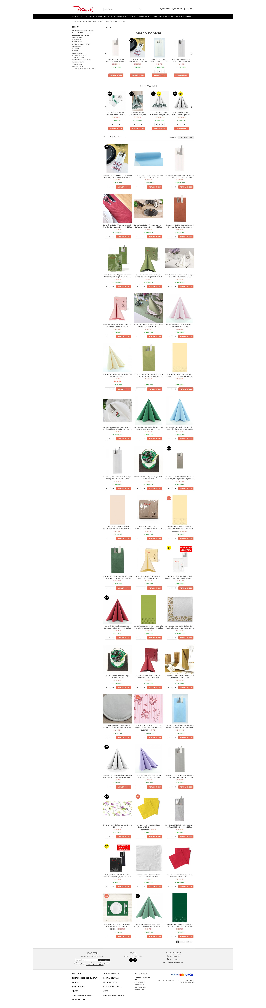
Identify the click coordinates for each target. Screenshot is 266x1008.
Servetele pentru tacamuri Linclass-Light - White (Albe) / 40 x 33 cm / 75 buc (181, 60)
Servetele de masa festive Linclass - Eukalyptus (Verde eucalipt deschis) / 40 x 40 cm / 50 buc (148, 925)
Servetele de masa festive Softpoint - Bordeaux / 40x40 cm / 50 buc (148, 677)
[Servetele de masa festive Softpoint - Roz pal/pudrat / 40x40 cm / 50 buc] (117, 308)
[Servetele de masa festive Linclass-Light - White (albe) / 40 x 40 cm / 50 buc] (179, 258)
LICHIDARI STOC (77, 46)
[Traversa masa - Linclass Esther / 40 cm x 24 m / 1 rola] (117, 808)
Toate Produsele (79, 16)
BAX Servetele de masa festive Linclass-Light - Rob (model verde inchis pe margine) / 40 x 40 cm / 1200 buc (159, 114)
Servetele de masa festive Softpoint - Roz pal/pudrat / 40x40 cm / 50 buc (117, 326)
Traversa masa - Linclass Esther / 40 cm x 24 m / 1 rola (117, 826)
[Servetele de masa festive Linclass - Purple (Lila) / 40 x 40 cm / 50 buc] (148, 758)
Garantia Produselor (112, 987)
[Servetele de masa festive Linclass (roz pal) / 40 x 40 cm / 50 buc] (179, 308)
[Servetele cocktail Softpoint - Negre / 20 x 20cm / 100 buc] (148, 460)
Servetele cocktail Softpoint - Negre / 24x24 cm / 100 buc (117, 677)
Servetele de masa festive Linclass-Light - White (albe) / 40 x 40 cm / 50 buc (179, 276)
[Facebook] (131, 960)
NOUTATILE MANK (95, 16)
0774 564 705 (174, 959)
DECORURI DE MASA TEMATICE (81, 60)
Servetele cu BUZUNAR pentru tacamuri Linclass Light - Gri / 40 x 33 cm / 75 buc (180, 776)
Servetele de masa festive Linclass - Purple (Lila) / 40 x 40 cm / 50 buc (148, 776)
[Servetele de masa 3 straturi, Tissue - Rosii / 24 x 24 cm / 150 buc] (179, 858)
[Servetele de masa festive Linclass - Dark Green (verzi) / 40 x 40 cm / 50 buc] (148, 410)
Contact (75, 982)
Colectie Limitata (144, 16)
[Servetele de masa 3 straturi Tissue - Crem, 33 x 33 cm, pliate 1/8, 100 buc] (179, 357)
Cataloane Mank (79, 999)
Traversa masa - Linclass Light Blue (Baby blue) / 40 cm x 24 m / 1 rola (148, 176)
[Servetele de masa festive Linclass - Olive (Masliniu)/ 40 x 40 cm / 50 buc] (148, 308)
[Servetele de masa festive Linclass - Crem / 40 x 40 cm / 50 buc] (117, 357)
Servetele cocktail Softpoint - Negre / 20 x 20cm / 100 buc (148, 478)
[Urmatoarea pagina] (191, 942)
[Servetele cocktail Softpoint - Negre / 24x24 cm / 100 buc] (117, 659)
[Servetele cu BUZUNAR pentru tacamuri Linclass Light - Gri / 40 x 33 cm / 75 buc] (179, 758)
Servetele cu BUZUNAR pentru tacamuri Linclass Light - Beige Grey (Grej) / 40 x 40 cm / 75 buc (179, 478)
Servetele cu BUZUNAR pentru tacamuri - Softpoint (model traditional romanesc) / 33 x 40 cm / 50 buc (137, 60)
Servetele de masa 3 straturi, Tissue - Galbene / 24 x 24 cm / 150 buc (148, 826)
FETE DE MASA (76, 40)
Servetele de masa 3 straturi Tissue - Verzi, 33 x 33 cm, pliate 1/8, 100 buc (179, 925)
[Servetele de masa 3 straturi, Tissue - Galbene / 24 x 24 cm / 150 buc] (148, 808)
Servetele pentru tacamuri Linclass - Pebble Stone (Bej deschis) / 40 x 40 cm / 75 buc (117, 528)
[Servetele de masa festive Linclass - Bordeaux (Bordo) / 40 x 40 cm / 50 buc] (117, 609)
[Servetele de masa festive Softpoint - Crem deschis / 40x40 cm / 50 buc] (148, 559)
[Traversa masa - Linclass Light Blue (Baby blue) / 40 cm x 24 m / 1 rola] (148, 158)
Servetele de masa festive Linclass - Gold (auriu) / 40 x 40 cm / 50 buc (180, 677)
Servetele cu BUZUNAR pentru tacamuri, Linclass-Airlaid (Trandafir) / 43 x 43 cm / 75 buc (117, 428)
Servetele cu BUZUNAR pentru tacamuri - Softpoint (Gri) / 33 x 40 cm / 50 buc (179, 826)
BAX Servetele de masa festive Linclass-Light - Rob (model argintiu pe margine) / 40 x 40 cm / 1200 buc (181, 114)
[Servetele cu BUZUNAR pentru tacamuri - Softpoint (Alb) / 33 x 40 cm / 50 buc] (116, 47)
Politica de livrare (111, 978)
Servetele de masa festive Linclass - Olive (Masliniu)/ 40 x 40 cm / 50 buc (148, 326)
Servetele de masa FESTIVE (80, 35)
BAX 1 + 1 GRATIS (110, 16)
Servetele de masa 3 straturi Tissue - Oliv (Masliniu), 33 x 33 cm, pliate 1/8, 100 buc (148, 627)
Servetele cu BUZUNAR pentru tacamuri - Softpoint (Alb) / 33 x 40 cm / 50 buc (115, 60)
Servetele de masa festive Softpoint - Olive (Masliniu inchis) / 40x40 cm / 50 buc (148, 276)
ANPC (105, 991)
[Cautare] (140, 9)
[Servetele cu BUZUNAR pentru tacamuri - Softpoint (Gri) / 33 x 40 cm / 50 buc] (179, 808)
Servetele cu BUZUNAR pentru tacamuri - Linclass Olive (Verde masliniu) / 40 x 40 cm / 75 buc (148, 375)
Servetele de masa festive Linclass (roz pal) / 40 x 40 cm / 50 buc (179, 326)
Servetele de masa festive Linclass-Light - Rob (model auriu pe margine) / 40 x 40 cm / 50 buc (179, 627)
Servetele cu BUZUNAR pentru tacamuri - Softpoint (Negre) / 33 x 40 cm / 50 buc (148, 226)
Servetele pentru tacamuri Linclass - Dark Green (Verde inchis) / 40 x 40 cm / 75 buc (117, 577)
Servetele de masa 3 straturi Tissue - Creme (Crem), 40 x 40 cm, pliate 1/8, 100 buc (180, 528)
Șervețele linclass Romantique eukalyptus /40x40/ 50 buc (137, 114)
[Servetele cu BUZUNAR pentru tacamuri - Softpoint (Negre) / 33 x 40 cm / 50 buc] (148, 208)
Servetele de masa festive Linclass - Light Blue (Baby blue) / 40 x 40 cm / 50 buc (180, 428)
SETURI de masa (77, 64)
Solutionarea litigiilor (82, 995)
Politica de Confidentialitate (94, 965)
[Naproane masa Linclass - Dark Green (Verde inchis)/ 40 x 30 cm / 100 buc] (117, 907)
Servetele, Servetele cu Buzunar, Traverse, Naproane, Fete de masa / (96, 21)
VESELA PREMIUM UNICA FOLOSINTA (83, 69)
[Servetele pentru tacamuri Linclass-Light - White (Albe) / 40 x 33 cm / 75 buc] (181, 47)
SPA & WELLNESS (77, 66)
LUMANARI (75, 48)
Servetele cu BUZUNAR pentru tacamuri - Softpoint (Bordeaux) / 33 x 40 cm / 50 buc (117, 226)
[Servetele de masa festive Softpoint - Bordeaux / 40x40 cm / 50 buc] (148, 659)
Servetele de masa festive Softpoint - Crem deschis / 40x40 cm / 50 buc (148, 577)
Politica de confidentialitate (84, 978)
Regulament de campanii (113, 995)
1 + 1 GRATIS (76, 51)
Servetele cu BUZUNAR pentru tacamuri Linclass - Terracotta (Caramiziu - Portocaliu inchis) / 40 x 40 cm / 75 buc (180, 226)
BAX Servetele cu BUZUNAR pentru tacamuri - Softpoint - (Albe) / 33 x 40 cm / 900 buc (179, 577)
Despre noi (76, 974)
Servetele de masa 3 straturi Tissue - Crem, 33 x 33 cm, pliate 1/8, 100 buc (180, 375)
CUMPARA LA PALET (78, 57)
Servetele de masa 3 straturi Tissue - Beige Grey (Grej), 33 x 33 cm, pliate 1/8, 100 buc (148, 528)
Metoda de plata (110, 982)
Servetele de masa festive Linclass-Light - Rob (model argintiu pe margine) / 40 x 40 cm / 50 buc (117, 776)
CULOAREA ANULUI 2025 (79, 55)
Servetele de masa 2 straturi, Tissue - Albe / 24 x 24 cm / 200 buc (148, 876)
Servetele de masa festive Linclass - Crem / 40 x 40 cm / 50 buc (117, 375)
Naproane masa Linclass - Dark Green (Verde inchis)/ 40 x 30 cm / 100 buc (117, 925)
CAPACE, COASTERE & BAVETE (81, 44)
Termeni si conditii (111, 974)
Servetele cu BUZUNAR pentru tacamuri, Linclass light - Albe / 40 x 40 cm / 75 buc (159, 60)
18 (188, 942)
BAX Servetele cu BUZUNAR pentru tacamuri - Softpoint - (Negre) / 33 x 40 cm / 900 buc (117, 876)
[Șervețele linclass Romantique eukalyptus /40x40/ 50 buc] (138, 101)
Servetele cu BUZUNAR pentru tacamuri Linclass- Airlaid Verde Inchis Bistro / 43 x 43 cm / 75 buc (115, 114)
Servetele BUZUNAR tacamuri (81, 33)
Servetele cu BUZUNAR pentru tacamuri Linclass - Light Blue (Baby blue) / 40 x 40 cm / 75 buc (180, 726)
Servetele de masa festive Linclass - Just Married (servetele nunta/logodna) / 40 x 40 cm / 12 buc (149, 726)
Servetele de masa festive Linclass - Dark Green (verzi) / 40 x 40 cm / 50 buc (148, 428)
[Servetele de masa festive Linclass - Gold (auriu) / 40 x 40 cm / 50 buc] (179, 659)
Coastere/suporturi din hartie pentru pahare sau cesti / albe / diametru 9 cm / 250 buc (117, 726)
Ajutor (75, 991)
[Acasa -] (82, 9)
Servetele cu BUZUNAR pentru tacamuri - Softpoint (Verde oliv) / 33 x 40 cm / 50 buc (117, 276)
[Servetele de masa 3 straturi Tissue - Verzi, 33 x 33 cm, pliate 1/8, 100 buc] (179, 907)
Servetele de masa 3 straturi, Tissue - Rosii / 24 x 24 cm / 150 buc (180, 876)
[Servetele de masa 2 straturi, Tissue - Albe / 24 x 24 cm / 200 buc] (148, 858)
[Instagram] (135, 960)
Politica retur (78, 987)
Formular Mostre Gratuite (163, 16)
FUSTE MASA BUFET (78, 62)
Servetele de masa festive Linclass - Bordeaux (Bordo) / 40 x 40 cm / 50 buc (117, 627)
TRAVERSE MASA (77, 37)
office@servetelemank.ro (175, 962)
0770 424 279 (174, 956)
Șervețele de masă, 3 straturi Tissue (83, 30)
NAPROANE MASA (77, 42)
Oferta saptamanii (183, 16)
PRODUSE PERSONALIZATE (126, 16)
